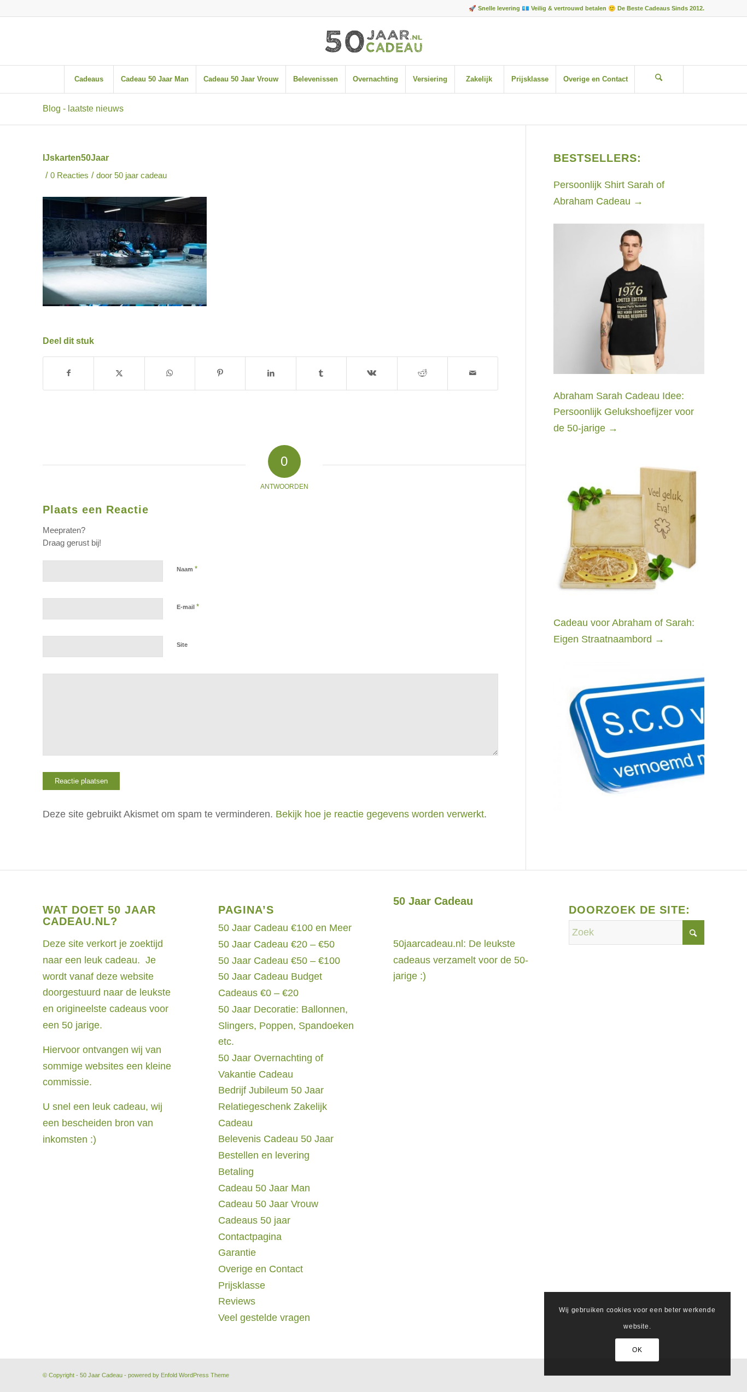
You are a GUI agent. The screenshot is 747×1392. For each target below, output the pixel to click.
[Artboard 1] (373, 41)
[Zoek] (659, 79)
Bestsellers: (597, 158)
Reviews (236, 1301)
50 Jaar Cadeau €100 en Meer (285, 927)
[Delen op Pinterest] (220, 373)
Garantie (237, 1252)
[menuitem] (88, 79)
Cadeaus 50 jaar (254, 1220)
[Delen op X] (119, 373)
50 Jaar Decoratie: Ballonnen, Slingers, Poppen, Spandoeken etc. (286, 1025)
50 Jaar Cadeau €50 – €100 (279, 960)
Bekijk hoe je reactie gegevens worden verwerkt (380, 814)
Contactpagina (250, 1236)
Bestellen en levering (264, 1155)
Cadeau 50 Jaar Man (264, 1188)
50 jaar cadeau (140, 175)
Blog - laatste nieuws (83, 108)
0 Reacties (69, 175)
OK (637, 1350)
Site (182, 644)
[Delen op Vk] (371, 373)
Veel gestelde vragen (264, 1317)
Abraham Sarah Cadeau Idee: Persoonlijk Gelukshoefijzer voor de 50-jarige (623, 412)
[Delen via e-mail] (473, 373)
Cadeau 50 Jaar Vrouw (268, 1203)
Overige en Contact (260, 1269)
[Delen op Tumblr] (321, 373)
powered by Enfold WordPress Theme (178, 1375)
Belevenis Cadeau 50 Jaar (276, 1138)
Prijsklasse (241, 1285)
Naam (187, 569)
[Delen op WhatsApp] (170, 373)
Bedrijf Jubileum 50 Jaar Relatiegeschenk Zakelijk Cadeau (272, 1106)
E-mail (188, 607)
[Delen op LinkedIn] (270, 373)
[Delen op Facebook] (68, 373)
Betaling (236, 1171)
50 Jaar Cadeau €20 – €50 (276, 944)
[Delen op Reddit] (422, 373)
